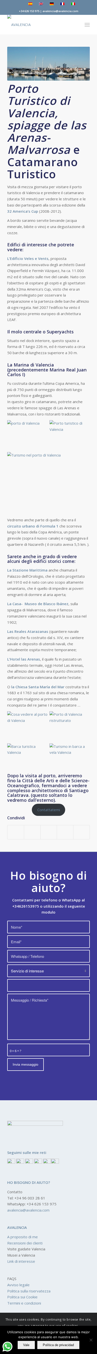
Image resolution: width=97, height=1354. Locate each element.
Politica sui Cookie (22, 1296)
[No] (90, 1339)
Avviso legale (18, 1284)
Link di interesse (21, 1261)
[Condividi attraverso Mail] (81, 832)
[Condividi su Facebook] (15, 832)
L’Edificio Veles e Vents (27, 258)
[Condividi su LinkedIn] (65, 832)
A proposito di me (22, 1236)
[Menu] (87, 24)
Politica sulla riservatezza (28, 1290)
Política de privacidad (58, 1345)
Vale (26, 1345)
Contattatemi (48, 809)
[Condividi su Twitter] (32, 832)
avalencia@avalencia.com (28, 1210)
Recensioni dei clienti (25, 1242)
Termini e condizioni (24, 1303)
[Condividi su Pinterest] (49, 832)
